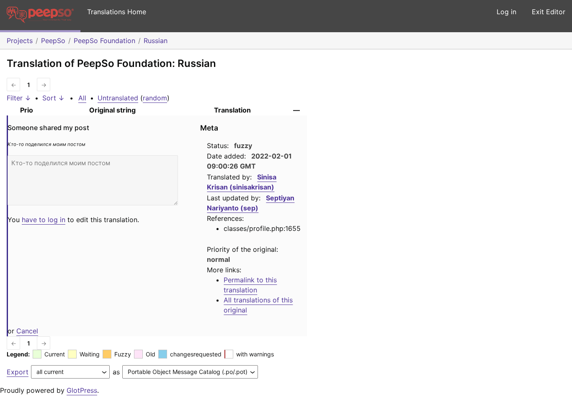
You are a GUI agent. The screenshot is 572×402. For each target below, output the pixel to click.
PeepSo (53, 40)
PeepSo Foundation (104, 40)
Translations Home (116, 12)
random (155, 98)
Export (17, 372)
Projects (20, 40)
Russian (155, 40)
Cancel (27, 331)
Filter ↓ (19, 98)
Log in (506, 12)
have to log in (43, 219)
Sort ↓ (53, 98)
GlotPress (82, 390)
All (82, 98)
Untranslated (118, 98)
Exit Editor (548, 12)
